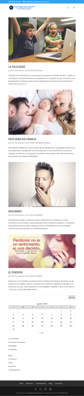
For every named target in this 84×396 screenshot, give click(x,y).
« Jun (41, 333)
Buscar (71, 297)
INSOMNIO (15, 211)
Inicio (10, 363)
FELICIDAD (38, 70)
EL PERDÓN (15, 272)
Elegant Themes (35, 393)
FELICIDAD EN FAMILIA (22, 139)
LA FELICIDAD (16, 67)
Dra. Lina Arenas (17, 70)
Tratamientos (14, 370)
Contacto (12, 359)
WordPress (63, 393)
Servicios (12, 366)
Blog (10, 355)
